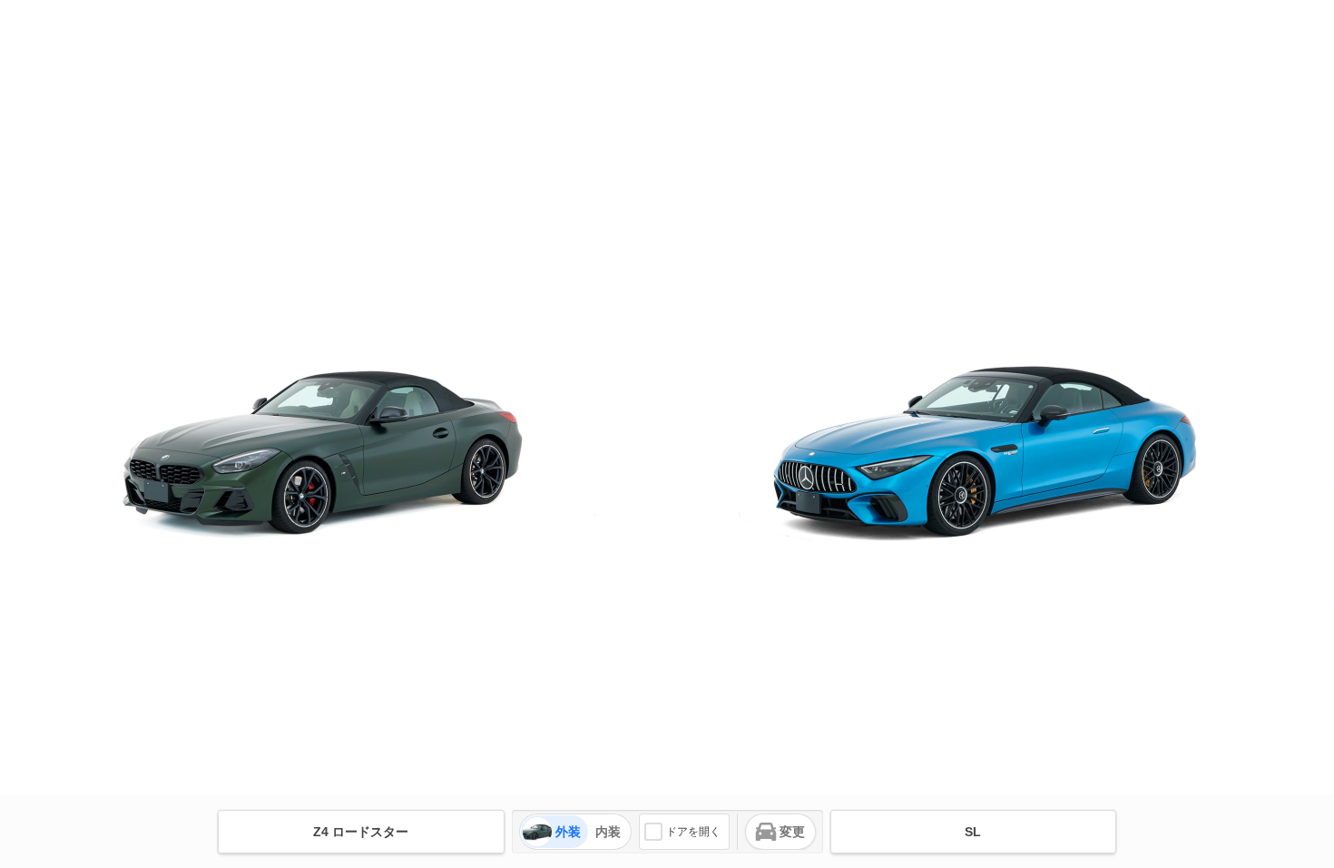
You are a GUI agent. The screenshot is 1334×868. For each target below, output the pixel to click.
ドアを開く (693, 831)
